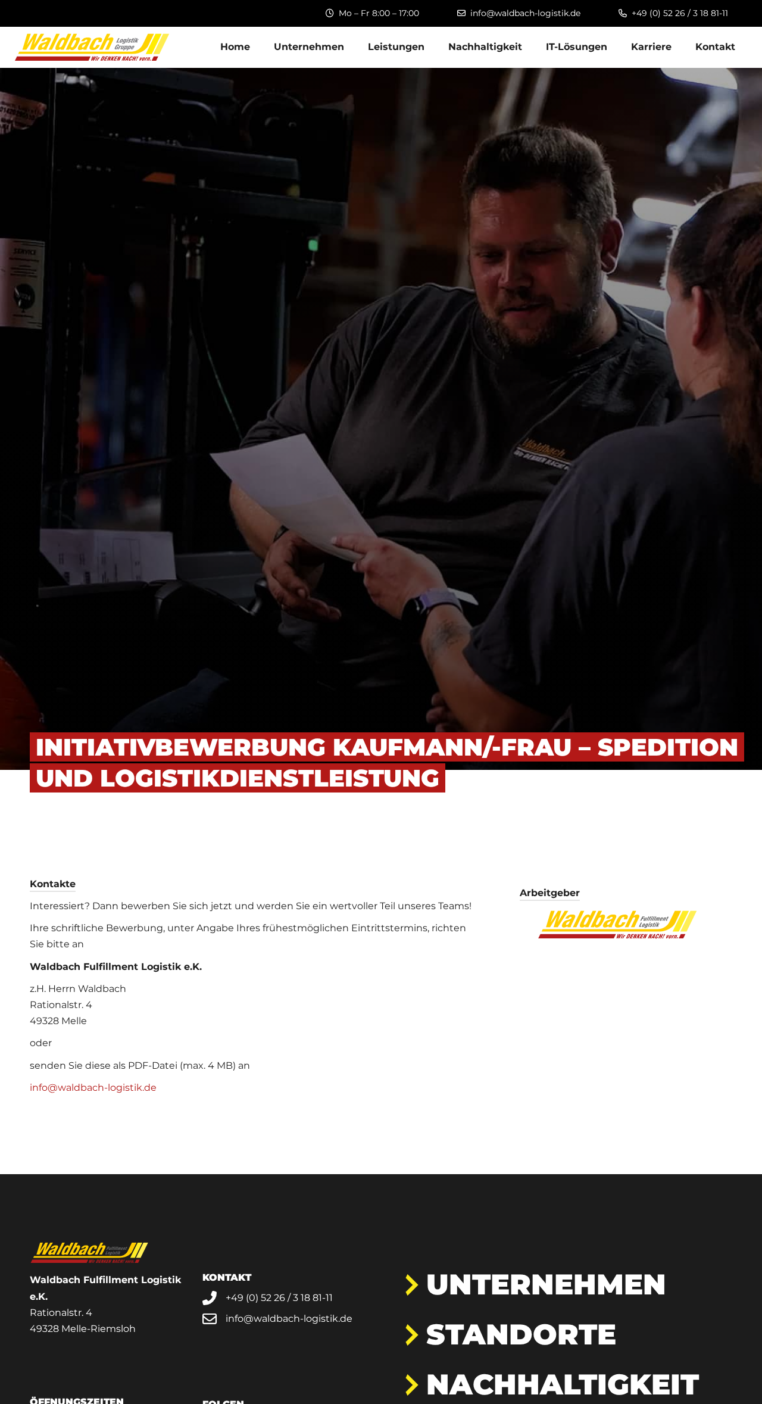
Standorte (521, 1334)
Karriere (651, 46)
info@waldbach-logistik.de (525, 13)
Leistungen (396, 46)
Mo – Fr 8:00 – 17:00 (379, 13)
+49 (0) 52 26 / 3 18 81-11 (680, 13)
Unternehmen (309, 46)
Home (235, 46)
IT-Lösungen (576, 46)
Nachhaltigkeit (485, 46)
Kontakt (715, 46)
